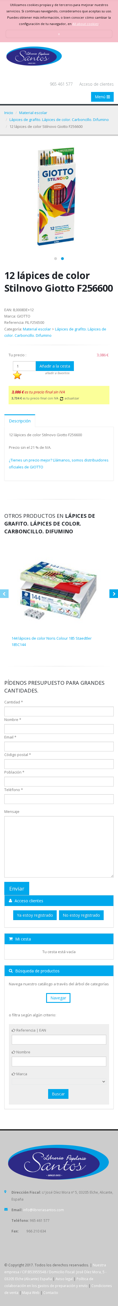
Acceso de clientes (96, 84)
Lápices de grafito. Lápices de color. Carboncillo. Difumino (59, 119)
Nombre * (12, 719)
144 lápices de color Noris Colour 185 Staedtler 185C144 (51, 641)
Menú (101, 96)
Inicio (8, 112)
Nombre (22, 1052)
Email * (10, 737)
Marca (21, 1073)
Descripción (20, 421)
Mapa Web (31, 1292)
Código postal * (17, 754)
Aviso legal (64, 1278)
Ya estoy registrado (35, 915)
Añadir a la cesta (55, 366)
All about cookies (85, 24)
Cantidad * (13, 702)
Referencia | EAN (30, 1030)
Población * (14, 772)
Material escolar (33, 112)
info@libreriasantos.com (43, 1209)
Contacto (50, 1292)
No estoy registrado (81, 915)
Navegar (58, 998)
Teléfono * (13, 789)
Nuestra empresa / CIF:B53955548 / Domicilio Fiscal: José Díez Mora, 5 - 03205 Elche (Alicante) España (55, 1272)
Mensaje (11, 811)
